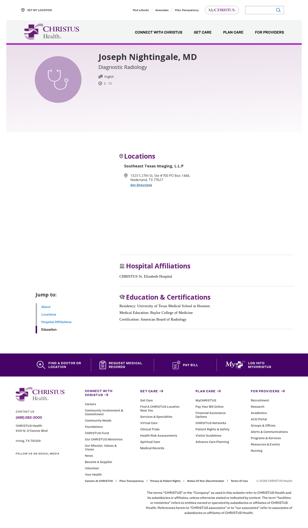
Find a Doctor (141, 10)
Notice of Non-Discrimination (205, 481)
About (45, 307)
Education (49, 329)
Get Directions (141, 185)
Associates (162, 10)
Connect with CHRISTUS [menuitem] (158, 32)
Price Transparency (186, 10)
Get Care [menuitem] (203, 32)
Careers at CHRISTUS (99, 481)
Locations (48, 314)
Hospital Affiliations (56, 322)
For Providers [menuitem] (269, 32)
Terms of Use (239, 481)
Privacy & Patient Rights (165, 481)
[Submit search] (278, 10)
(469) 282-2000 (29, 417)
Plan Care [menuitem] (233, 32)
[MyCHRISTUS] (222, 10)
